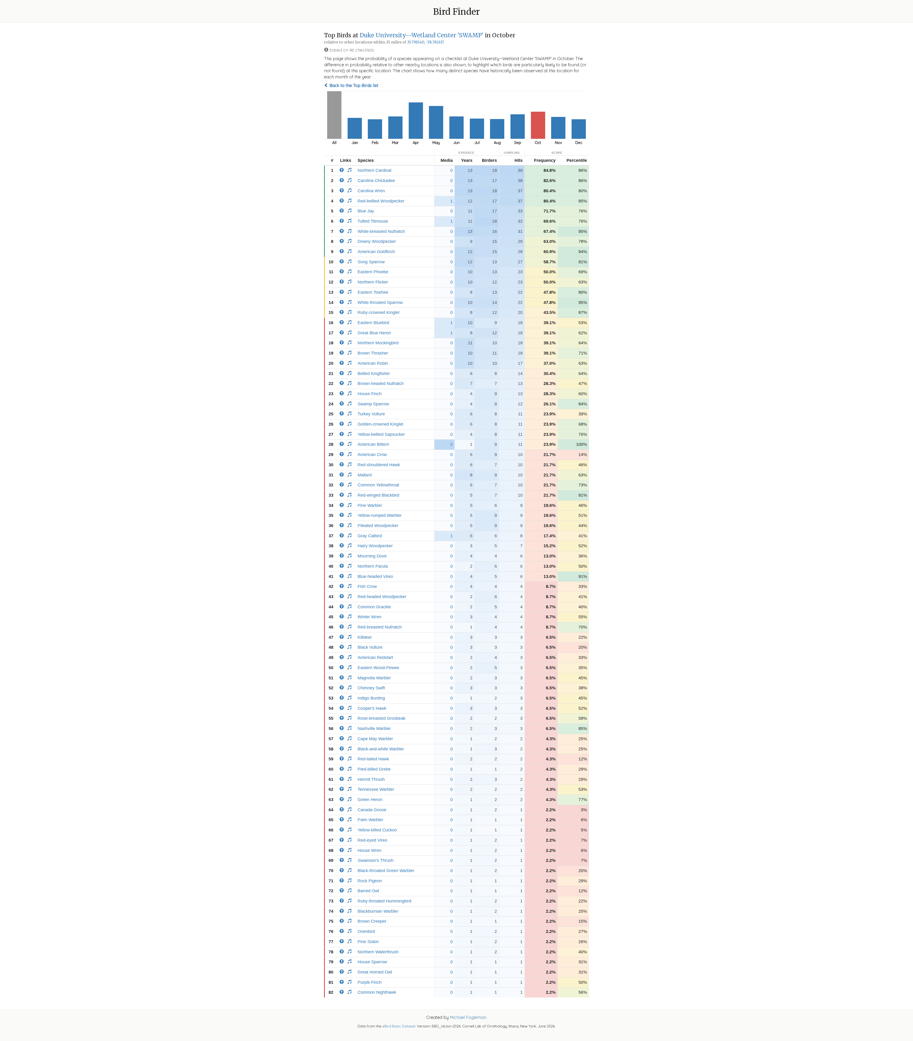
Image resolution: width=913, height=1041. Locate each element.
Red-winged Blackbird (378, 495)
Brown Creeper (372, 921)
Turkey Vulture (371, 414)
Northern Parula (373, 566)
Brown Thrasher (373, 353)
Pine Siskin (368, 941)
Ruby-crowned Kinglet (378, 312)
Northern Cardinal (374, 170)
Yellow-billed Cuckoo (377, 830)
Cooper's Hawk (372, 708)
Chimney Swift (371, 688)
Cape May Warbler (375, 738)
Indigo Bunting (371, 698)
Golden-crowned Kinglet (380, 424)
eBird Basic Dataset (398, 1026)
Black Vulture (370, 647)
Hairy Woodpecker (375, 545)
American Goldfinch (376, 251)
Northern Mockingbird (378, 343)
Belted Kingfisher (374, 373)
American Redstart (375, 657)
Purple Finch (370, 982)
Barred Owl (368, 890)
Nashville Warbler (374, 728)
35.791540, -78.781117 (425, 42)
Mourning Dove (372, 556)
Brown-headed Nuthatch (381, 383)
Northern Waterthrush (378, 952)
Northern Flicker (373, 282)
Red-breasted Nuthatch (380, 627)
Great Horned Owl (375, 972)
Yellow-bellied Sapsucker (381, 434)
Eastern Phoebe (373, 271)
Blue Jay (366, 211)
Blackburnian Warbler (378, 911)
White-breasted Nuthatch (381, 231)
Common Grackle (374, 606)
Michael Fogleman (468, 1017)
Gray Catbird (370, 535)
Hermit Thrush (371, 779)
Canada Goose (372, 809)
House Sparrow (372, 961)
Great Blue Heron (374, 333)
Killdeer (365, 637)
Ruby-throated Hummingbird (384, 901)
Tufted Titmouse (373, 221)
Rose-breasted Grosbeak (381, 718)
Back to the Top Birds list (353, 85)
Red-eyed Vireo (372, 840)
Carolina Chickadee (376, 180)
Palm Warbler (370, 819)
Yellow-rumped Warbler (380, 515)
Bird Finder (456, 11)
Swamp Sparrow (373, 404)
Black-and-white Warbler (381, 749)
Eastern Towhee (373, 292)
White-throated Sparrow (380, 302)
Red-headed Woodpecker (382, 596)
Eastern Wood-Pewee (378, 667)
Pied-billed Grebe (374, 769)
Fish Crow (367, 586)
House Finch (370, 393)
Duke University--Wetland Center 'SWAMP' (421, 35)
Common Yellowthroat (378, 485)
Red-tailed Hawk (373, 759)
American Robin (373, 363)
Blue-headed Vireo (375, 576)
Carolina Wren (371, 190)
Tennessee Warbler (376, 789)
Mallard (365, 475)
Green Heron (370, 799)
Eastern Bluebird (373, 322)
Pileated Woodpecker (378, 525)
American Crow (372, 454)
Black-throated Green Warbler (386, 870)
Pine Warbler (370, 505)
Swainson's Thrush (375, 860)
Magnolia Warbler (374, 678)
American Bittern (373, 444)
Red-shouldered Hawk (379, 464)
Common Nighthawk (377, 992)
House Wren (369, 850)
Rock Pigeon (370, 880)
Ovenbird (366, 931)
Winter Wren (369, 616)
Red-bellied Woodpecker (381, 201)
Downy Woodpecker (377, 241)
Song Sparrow (371, 261)
